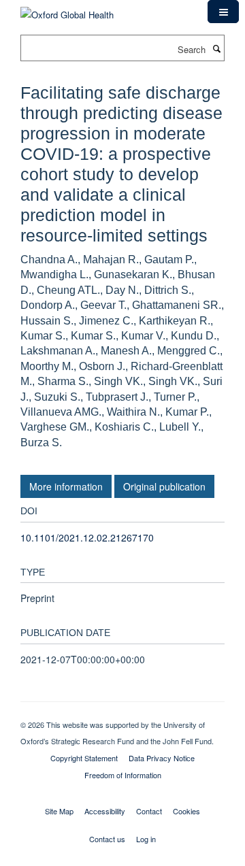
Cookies (186, 810)
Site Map (59, 810)
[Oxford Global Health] (67, 9)
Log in (146, 838)
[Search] (216, 48)
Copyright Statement (84, 757)
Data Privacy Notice (162, 757)
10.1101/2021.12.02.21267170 (87, 537)
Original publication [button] (164, 486)
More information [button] (66, 486)
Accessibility (104, 810)
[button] (223, 11)
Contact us (107, 838)
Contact (149, 810)
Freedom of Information (122, 774)
